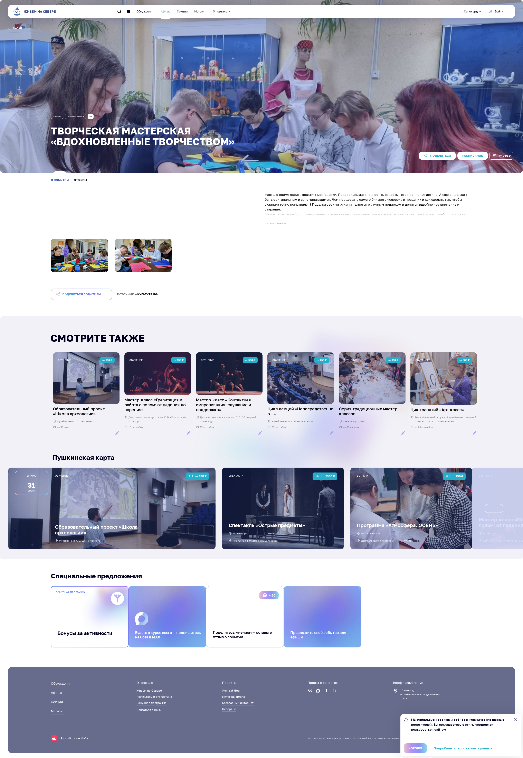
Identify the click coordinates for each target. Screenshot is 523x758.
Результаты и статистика (154, 696)
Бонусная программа (151, 702)
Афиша (165, 11)
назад (17, 28)
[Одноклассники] (326, 690)
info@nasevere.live (408, 683)
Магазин (200, 11)
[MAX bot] (334, 690)
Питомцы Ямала (233, 696)
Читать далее (274, 223)
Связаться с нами (149, 709)
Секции (182, 11)
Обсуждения (145, 11)
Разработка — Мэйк (74, 738)
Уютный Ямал (231, 690)
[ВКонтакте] (309, 690)
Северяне (229, 709)
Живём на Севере (149, 690)
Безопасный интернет (238, 702)
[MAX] (318, 690)
